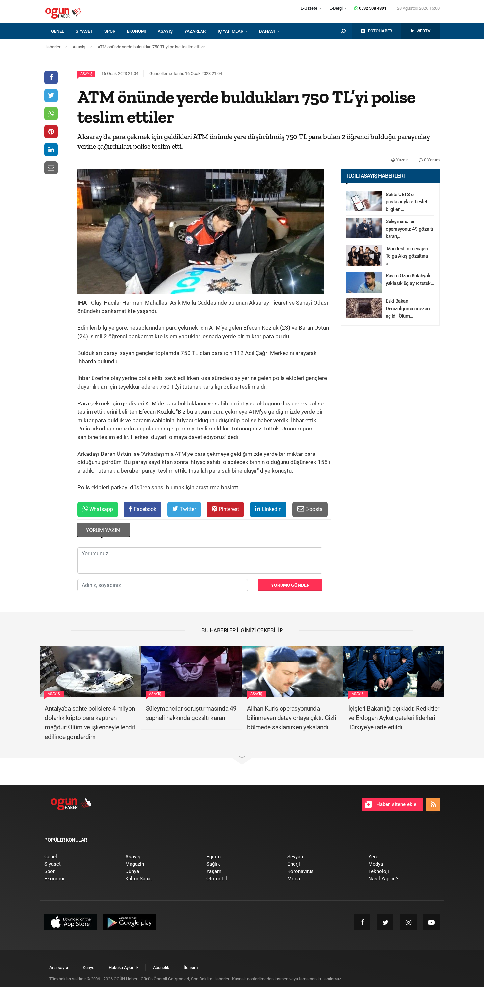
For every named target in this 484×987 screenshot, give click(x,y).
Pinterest (228, 509)
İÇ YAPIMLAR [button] (231, 31)
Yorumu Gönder (290, 585)
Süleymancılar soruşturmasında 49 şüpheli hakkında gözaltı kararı (191, 713)
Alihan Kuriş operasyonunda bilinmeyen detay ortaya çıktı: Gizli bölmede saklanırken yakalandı (291, 718)
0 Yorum (431, 159)
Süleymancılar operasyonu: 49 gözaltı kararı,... (409, 229)
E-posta (313, 509)
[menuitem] (63, 31)
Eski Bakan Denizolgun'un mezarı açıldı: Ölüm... (408, 308)
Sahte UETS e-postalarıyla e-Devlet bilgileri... (406, 202)
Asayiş (86, 74)
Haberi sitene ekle (395, 804)
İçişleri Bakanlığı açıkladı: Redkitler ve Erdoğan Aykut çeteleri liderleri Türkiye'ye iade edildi (393, 718)
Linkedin (271, 509)
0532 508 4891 (372, 8)
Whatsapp (100, 509)
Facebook (144, 509)
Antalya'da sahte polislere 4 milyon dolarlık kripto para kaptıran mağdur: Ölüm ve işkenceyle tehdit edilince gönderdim (90, 722)
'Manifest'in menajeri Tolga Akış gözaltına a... (407, 256)
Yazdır (401, 159)
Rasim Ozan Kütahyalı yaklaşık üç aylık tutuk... (410, 279)
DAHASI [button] (267, 31)
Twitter (187, 509)
